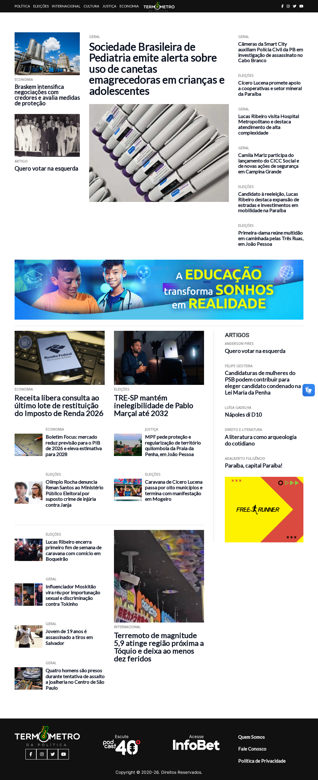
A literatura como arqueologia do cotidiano (261, 440)
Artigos (22, 18)
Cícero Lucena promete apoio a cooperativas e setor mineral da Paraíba (270, 88)
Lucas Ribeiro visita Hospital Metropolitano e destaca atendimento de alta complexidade (268, 124)
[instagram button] (288, 6)
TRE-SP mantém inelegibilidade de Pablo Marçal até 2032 (153, 405)
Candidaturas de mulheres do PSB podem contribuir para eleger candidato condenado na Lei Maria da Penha (263, 382)
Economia (129, 6)
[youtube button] (301, 6)
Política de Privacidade (262, 761)
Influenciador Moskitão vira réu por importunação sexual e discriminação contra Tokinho (73, 595)
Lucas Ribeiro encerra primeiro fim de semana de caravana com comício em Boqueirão (74, 550)
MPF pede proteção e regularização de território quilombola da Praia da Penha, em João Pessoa (173, 445)
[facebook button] (282, 6)
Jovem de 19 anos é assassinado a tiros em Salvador (69, 636)
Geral (94, 36)
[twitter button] (294, 6)
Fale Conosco (252, 748)
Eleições (41, 6)
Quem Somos (251, 737)
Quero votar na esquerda (46, 168)
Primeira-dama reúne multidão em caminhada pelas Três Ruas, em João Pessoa (270, 238)
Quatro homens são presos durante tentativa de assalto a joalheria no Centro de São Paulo (75, 679)
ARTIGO (21, 161)
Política (22, 6)
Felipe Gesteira (238, 365)
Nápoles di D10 (243, 414)
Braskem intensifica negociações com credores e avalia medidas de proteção (47, 95)
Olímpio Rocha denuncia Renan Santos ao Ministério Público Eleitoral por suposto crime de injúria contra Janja (74, 493)
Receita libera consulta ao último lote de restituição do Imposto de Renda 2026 (59, 405)
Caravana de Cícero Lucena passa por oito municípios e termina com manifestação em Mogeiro (173, 490)
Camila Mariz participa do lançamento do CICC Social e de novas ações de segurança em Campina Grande (268, 163)
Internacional (66, 6)
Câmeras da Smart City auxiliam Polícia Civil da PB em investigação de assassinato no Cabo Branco (270, 52)
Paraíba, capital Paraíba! (254, 465)
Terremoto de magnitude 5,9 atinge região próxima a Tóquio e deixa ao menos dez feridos (159, 647)
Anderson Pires (239, 343)
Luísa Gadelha (238, 407)
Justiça (109, 6)
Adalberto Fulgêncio (245, 458)
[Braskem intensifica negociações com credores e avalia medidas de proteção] (47, 53)
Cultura (91, 6)
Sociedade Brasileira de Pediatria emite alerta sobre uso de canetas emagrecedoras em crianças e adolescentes (157, 68)
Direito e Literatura (243, 429)
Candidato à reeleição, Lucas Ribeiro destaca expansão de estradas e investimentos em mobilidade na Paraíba (268, 202)
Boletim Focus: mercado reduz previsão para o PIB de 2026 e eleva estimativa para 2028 (74, 445)
